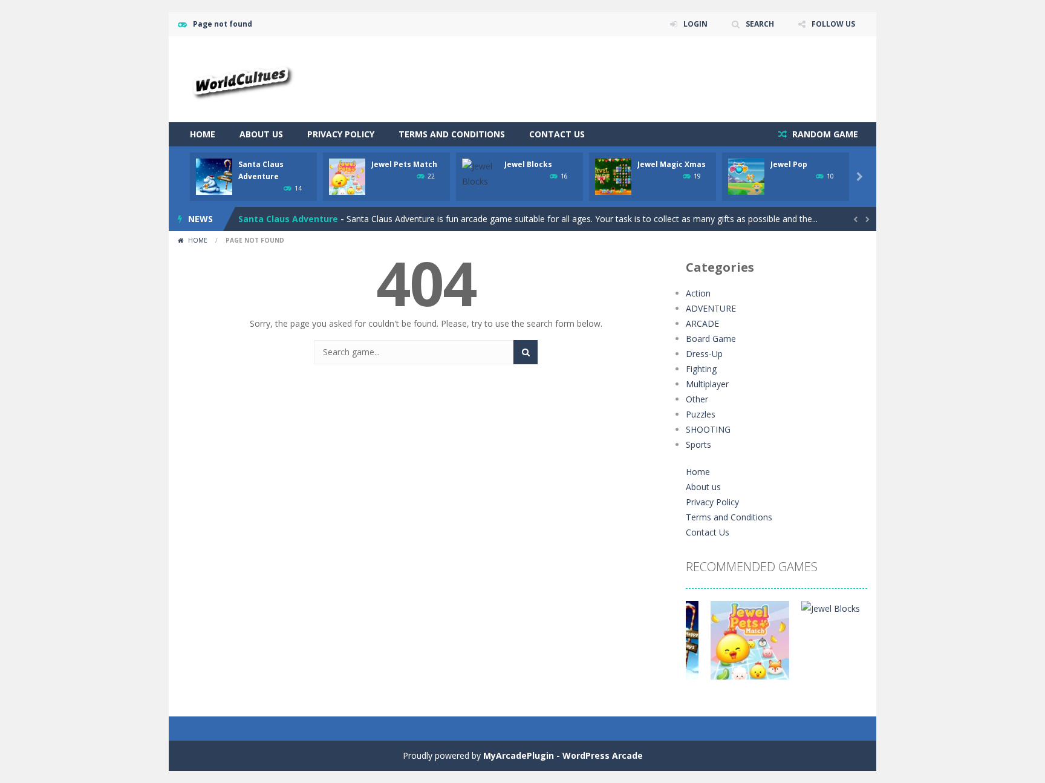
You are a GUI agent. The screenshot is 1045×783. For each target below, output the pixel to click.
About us (261, 134)
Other (697, 399)
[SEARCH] (525, 352)
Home (202, 134)
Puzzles (700, 414)
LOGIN (695, 24)
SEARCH (760, 24)
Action (698, 293)
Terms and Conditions (452, 134)
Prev (701, 646)
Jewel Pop (788, 164)
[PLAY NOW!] (214, 176)
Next (851, 646)
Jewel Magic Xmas (671, 164)
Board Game (711, 338)
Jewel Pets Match (404, 164)
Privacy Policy (340, 134)
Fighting (701, 369)
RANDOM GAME (824, 134)
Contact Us (557, 134)
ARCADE (702, 323)
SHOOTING (708, 429)
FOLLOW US (833, 24)
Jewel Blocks (528, 164)
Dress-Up (704, 353)
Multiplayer (707, 384)
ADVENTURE (711, 308)
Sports (698, 444)
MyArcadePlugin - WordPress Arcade (563, 755)
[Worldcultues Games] (240, 78)
